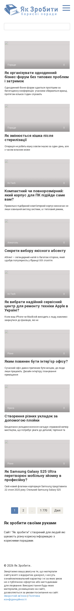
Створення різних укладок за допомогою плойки (31, 418)
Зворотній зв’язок (15, 595)
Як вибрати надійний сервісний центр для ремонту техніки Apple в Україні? (36, 306)
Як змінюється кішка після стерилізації (29, 137)
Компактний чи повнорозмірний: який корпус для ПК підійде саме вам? (35, 195)
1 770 (43, 510)
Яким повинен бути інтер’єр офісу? (36, 361)
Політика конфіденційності (22, 597)
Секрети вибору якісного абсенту (35, 250)
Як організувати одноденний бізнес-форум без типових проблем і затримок (37, 76)
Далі (57, 510)
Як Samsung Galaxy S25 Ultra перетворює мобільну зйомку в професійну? (33, 475)
